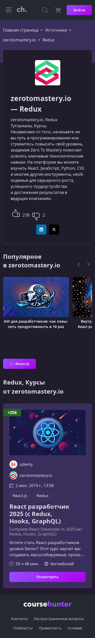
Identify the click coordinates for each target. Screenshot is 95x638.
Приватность (50, 628)
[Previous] (78, 264)
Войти (79, 10)
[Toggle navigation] (8, 10)
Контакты (19, 618)
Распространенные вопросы (59, 618)
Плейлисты (23, 628)
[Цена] (58, 10)
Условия (75, 628)
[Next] (88, 264)
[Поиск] (45, 10)
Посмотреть (47, 576)
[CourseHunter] (22, 10)
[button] (16, 212)
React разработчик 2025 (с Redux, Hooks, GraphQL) (39, 514)
